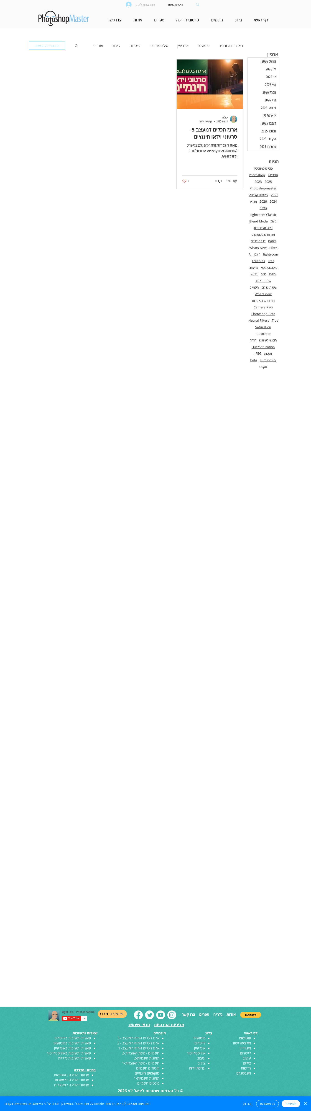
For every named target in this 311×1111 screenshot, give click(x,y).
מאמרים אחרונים (231, 45)
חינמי (272, 274)
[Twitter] (149, 1014)
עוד (100, 45)
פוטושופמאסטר (263, 168)
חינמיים (254, 287)
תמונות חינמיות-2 (146, 1058)
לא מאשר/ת (267, 1104)
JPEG (258, 353)
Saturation (263, 327)
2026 (263, 201)
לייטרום (135, 45)
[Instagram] (171, 1014)
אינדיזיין (183, 45)
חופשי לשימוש (268, 340)
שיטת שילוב (258, 241)
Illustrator (263, 334)
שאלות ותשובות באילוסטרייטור (69, 1053)
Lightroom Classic (263, 215)
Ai (250, 254)
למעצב (253, 267)
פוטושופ (203, 45)
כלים (263, 274)
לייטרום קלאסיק (258, 195)
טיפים (263, 208)
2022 (274, 195)
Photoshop (257, 175)
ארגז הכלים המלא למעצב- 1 (138, 1048)
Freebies (258, 261)
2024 (273, 201)
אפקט (272, 241)
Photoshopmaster (263, 188)
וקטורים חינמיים (147, 1068)
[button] (217, 21)
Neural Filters (258, 320)
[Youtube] (160, 1014)
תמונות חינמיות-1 (146, 1078)
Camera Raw (263, 307)
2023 (258, 181)
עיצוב (116, 45)
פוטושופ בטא (269, 267)
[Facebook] (138, 1014)
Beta (253, 360)
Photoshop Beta (263, 314)
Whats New (258, 248)
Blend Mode (258, 221)
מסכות (268, 353)
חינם (257, 254)
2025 (268, 181)
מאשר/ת (291, 1104)
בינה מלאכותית (263, 228)
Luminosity (268, 360)
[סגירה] (305, 1103)
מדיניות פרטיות (115, 1103)
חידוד (253, 340)
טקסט (263, 367)
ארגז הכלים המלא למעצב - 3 (138, 1038)
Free (271, 261)
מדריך (253, 201)
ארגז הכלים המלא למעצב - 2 (138, 1043)
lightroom (270, 254)
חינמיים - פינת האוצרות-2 (140, 1053)
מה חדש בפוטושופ (263, 234)
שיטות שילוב (269, 287)
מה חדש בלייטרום (263, 300)
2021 (254, 274)
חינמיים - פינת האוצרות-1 (140, 1063)
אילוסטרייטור (159, 45)
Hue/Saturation (263, 347)
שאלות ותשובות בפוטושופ (72, 1043)
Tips (275, 320)
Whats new (263, 294)
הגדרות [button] (247, 1103)
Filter (273, 248)
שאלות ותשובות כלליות (74, 1058)
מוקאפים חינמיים (147, 1073)
